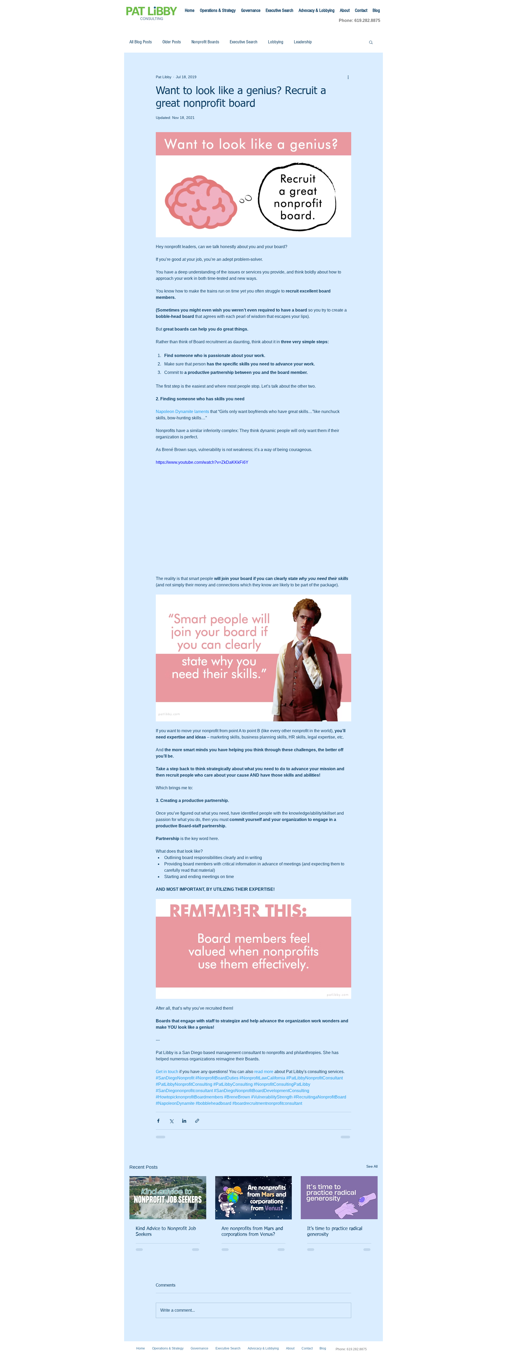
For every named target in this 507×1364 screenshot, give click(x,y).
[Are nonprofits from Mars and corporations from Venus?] (253, 1197)
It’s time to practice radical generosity (334, 1231)
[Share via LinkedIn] (184, 1120)
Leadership (303, 42)
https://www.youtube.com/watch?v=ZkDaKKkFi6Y (202, 462)
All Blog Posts (140, 42)
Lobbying (275, 42)
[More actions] (348, 77)
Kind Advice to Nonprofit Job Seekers (166, 1231)
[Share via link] (197, 1120)
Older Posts (171, 42)
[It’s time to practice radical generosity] (339, 1197)
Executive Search (243, 42)
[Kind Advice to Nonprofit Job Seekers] (167, 1197)
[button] (370, 42)
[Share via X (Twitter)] (171, 1120)
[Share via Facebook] (158, 1120)
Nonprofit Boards (205, 42)
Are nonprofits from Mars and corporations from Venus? (252, 1231)
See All (372, 1166)
